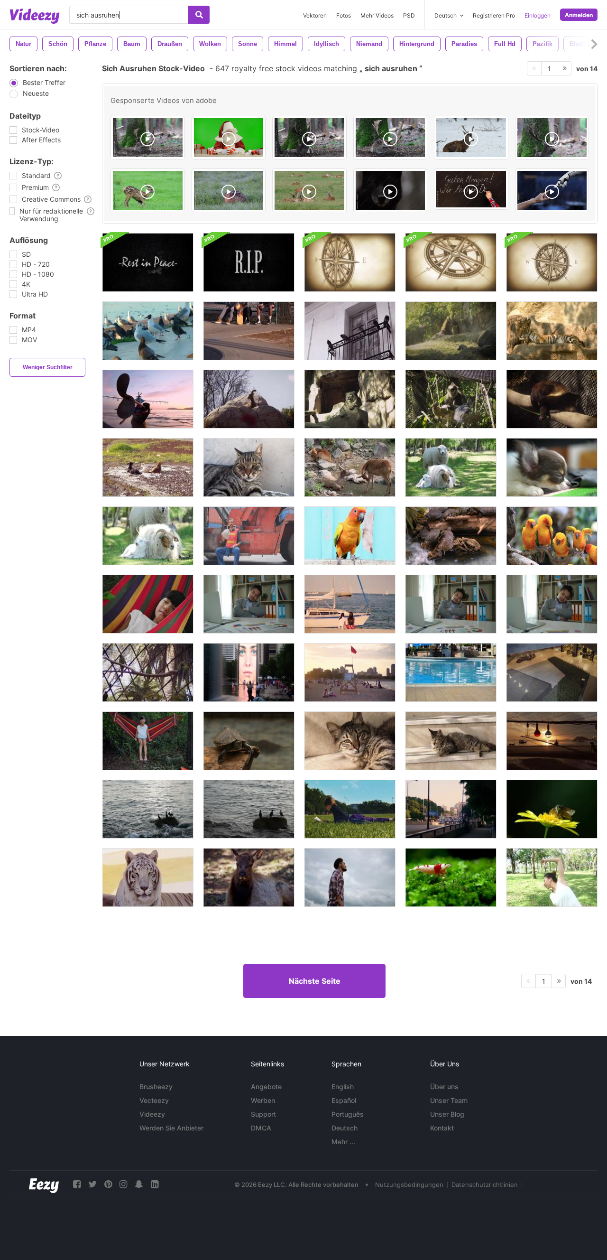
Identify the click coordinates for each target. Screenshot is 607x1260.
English (342, 1087)
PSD (409, 15)
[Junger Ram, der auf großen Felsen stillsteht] (248, 399)
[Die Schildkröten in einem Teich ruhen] (451, 535)
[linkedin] (154, 1184)
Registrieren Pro (494, 15)
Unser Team (449, 1100)
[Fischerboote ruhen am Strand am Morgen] (552, 740)
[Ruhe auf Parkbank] (248, 330)
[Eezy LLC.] (44, 1184)
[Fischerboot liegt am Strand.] (147, 399)
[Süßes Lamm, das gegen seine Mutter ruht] (147, 535)
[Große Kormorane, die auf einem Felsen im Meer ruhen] (248, 809)
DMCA (261, 1128)
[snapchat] (139, 1184)
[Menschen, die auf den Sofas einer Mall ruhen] (552, 672)
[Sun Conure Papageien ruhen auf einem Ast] (552, 535)
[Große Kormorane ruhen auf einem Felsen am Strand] (147, 809)
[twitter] (92, 1184)
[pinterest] (108, 1184)
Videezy (152, 1114)
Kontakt (442, 1128)
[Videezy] (34, 16)
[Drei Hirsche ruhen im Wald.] (349, 467)
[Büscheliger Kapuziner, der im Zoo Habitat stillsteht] (552, 399)
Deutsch (344, 1128)
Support (263, 1114)
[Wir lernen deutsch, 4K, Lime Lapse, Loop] (471, 189)
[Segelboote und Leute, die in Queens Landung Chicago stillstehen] (349, 604)
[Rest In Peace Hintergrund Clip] (147, 262)
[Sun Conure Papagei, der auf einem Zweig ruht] (349, 535)
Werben (263, 1100)
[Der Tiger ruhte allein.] (552, 330)
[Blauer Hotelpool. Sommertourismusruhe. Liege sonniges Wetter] (451, 672)
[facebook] (77, 1184)
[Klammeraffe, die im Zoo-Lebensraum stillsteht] (451, 399)
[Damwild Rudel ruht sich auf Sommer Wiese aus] (309, 190)
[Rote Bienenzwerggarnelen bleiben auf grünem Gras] (451, 877)
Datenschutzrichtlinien (484, 1184)
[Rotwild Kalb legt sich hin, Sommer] (147, 190)
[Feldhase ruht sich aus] (229, 190)
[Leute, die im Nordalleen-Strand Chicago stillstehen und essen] (349, 672)
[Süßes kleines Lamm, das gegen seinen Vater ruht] (451, 467)
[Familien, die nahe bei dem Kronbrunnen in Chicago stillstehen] (248, 672)
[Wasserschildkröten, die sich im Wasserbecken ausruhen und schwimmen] (248, 740)
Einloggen (537, 15)
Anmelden (579, 15)
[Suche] (199, 15)
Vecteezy (154, 1100)
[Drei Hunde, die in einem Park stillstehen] (147, 467)
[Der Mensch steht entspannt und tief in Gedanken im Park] (349, 877)
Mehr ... (343, 1142)
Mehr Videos (377, 15)
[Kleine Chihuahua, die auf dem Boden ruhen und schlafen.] (552, 467)
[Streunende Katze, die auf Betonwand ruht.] (248, 467)
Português (347, 1114)
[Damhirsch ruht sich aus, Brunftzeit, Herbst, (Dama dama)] (147, 137)
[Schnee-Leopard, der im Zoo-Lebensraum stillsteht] (349, 399)
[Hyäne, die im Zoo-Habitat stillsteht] (451, 330)
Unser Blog (447, 1114)
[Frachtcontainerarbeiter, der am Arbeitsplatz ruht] (248, 535)
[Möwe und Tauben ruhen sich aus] (147, 330)
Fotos (343, 15)
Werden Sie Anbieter (171, 1128)
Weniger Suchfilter (48, 367)
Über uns (444, 1087)
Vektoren (315, 15)
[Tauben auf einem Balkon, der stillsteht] (349, 330)
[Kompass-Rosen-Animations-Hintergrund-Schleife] (349, 262)
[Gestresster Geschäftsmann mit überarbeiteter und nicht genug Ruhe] (248, 604)
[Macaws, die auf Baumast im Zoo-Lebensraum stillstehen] (147, 672)
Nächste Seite (314, 981)
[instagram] (123, 1184)
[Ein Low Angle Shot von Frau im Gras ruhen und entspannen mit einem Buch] (349, 809)
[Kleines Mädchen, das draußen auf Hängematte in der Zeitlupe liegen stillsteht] (147, 604)
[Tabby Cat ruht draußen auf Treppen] (349, 740)
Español (343, 1100)
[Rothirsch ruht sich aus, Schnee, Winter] (471, 137)
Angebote (266, 1087)
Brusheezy (156, 1087)
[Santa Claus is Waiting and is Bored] (229, 137)
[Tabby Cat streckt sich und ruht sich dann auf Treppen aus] (451, 740)
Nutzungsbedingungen (409, 1184)
